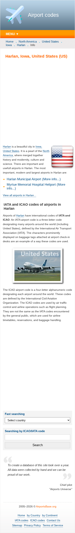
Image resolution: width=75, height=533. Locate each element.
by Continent (50, 515)
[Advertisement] (37, 101)
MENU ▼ (12, 34)
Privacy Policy (32, 525)
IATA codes (21, 520)
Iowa (9, 45)
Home (9, 41)
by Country (33, 515)
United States (50, 41)
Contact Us (53, 520)
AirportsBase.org (46, 506)
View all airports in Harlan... (19, 195)
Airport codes (43, 15)
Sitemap (17, 525)
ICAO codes (37, 520)
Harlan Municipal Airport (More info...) (34, 179)
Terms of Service (53, 525)
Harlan (21, 45)
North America (28, 41)
